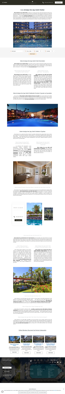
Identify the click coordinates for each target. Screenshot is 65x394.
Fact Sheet (50, 370)
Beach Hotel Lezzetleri (29, 372)
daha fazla (55, 390)
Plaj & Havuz (39, 373)
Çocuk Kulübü (39, 371)
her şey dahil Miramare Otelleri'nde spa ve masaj (41, 301)
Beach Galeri (60, 370)
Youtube (59, 373)
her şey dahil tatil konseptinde (22, 322)
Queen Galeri (60, 371)
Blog (49, 373)
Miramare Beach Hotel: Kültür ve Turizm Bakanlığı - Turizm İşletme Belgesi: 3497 (21, 379)
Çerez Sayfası (50, 372)
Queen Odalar (16, 373)
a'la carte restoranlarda (29, 99)
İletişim (49, 377)
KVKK (49, 371)
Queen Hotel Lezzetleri (29, 373)
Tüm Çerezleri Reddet (42, 392)
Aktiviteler (41, 369)
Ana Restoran (27, 371)
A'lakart (26, 370)
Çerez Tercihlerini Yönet (32, 392)
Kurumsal (51, 369)
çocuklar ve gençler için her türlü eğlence (39, 309)
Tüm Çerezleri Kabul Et (23, 392)
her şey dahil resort (33, 66)
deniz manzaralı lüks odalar (42, 81)
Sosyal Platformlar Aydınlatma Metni (56, 364)
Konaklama (17, 369)
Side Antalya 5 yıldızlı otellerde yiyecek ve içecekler (30, 95)
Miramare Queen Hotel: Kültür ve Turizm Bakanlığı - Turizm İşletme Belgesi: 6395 (44, 379)
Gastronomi (29, 369)
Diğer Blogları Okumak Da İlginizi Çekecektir (32, 330)
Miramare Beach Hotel (18, 370)
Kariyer (49, 376)
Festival (59, 372)
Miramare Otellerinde (28, 15)
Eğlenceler (39, 372)
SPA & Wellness (40, 370)
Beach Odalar (16, 372)
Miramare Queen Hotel (18, 371)
